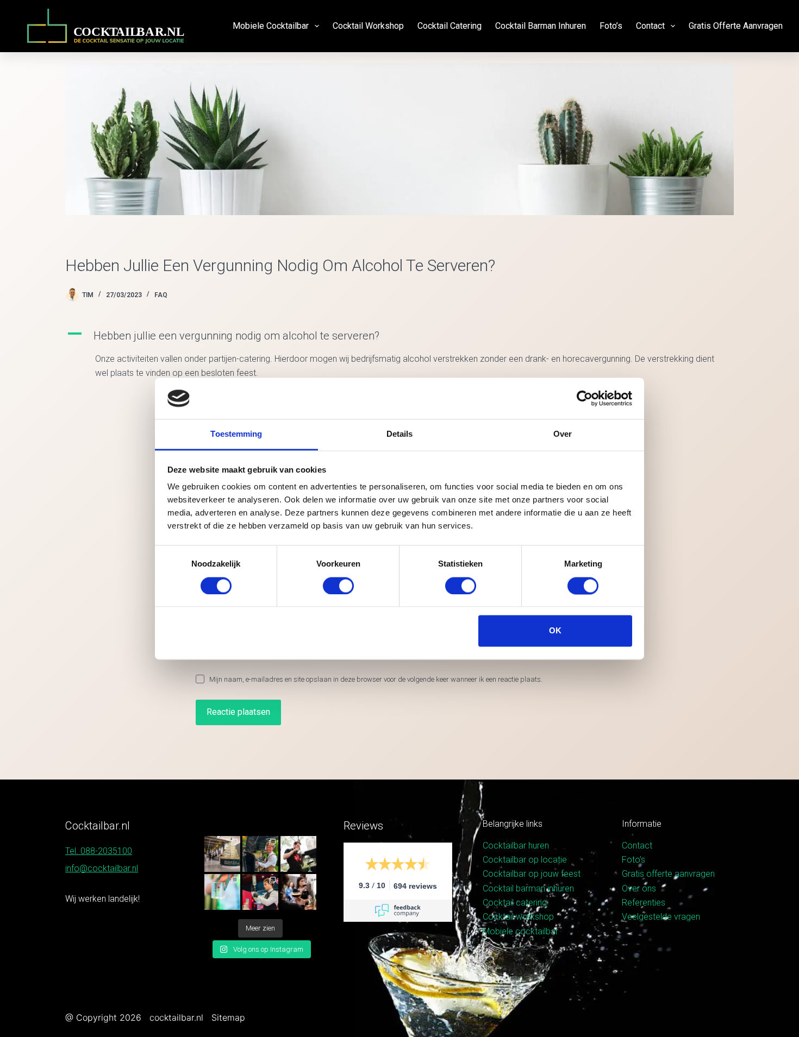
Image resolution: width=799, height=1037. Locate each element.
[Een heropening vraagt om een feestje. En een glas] (222, 854)
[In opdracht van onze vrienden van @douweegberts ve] (298, 854)
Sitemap (228, 1017)
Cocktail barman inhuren (540, 26)
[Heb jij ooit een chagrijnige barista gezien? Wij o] (260, 854)
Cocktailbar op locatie (525, 859)
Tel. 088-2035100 (98, 851)
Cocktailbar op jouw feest (531, 874)
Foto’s (611, 26)
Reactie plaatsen (238, 712)
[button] (399, 336)
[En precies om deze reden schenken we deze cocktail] (260, 892)
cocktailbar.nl (176, 1017)
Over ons (639, 888)
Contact (650, 26)
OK (555, 631)
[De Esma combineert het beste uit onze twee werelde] (298, 892)
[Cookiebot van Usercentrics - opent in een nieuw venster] (584, 398)
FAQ (160, 295)
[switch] (338, 585)
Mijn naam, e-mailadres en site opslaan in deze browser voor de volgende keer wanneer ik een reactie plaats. (375, 679)
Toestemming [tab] (236, 434)
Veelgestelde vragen (661, 917)
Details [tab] (399, 434)
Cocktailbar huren (516, 845)
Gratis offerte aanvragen (736, 26)
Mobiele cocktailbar (271, 26)
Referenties (643, 902)
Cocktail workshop (368, 26)
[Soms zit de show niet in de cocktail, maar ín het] (222, 892)
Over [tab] (562, 434)
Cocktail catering (449, 26)
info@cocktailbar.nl (101, 868)
